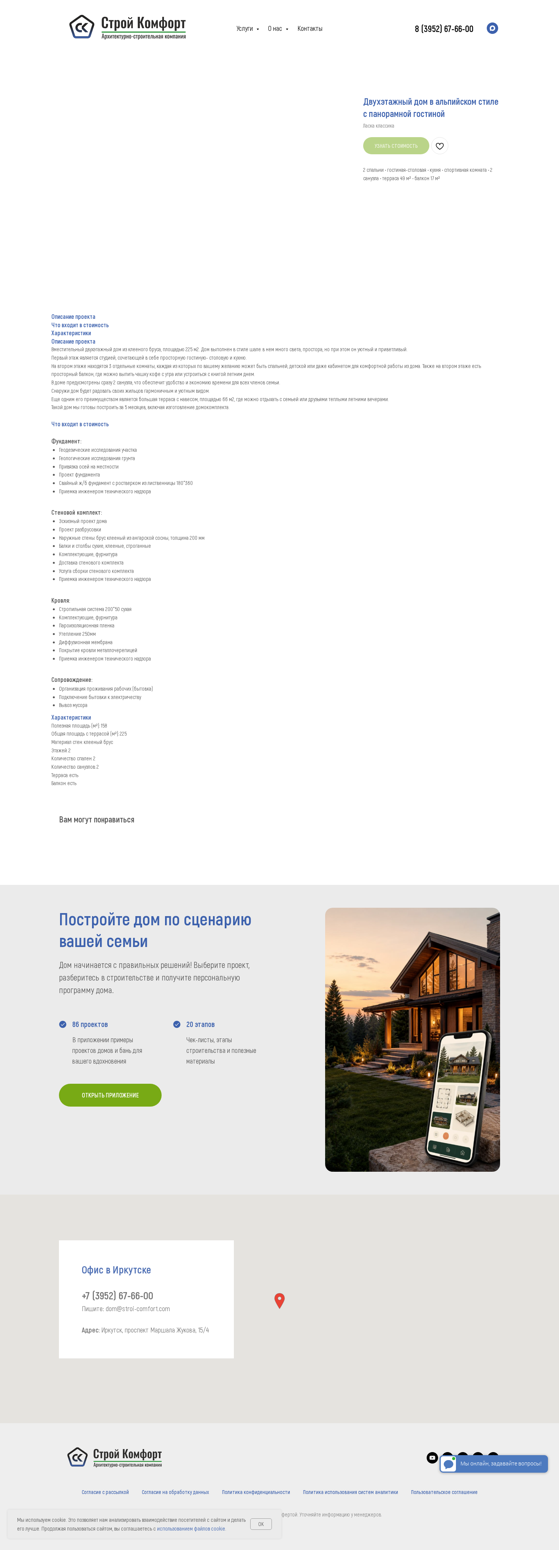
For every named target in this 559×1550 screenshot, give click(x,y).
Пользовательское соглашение (444, 1492)
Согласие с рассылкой (105, 1492)
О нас (276, 28)
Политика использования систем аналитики (350, 1492)
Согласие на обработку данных (175, 1492)
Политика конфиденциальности (256, 1492)
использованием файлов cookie (191, 1528)
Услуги (245, 28)
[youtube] (432, 1461)
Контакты (309, 28)
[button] (279, 1301)
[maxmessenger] (492, 28)
